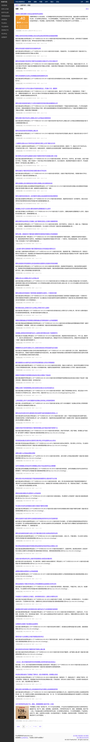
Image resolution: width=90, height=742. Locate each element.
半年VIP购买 (19, 721)
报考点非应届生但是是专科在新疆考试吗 (28, 48)
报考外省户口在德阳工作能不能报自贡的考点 (29, 636)
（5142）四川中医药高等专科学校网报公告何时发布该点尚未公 (35, 662)
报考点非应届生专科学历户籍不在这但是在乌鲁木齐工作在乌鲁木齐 (36, 61)
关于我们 (75, 735)
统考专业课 (4, 12)
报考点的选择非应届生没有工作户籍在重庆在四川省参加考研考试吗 (36, 533)
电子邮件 (86, 735)
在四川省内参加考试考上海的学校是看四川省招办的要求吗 (33, 558)
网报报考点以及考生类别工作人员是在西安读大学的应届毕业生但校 (36, 348)
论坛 (57, 2)
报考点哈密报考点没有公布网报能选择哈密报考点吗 (31, 76)
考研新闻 (4, 5)
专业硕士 (4, 23)
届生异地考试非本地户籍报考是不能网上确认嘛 (30, 649)
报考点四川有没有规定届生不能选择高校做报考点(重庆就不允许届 (36, 478)
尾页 (40, 726)
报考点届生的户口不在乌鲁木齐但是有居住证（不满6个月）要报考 (36, 88)
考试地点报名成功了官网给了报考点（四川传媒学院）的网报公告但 (36, 674)
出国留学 (4, 37)
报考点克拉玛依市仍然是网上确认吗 (26, 131)
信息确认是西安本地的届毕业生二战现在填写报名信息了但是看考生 (36, 333)
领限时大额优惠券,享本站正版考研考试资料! (29, 14)
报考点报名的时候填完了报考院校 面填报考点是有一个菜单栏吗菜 (36, 293)
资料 (87, 2)
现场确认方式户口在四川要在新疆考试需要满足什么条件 (33, 209)
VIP (82, 2)
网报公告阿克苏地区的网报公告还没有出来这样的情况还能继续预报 (36, 36)
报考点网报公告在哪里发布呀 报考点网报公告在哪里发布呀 (33, 183)
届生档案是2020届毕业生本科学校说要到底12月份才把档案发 (34, 362)
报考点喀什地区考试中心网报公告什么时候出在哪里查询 (33, 118)
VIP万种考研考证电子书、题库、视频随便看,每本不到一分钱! (34, 704)
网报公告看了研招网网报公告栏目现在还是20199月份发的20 (34, 388)
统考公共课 (4, 9)
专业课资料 (4, 26)
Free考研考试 (20, 2)
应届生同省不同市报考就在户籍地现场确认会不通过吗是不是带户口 (36, 428)
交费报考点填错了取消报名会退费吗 (26, 624)
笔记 (52, 2)
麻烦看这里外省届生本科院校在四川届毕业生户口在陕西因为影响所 (36, 609)
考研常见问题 (19, 43)
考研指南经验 (5, 16)
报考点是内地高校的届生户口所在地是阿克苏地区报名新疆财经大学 (36, 103)
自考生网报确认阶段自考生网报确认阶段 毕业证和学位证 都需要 (35, 466)
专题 (40, 2)
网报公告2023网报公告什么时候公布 (27, 278)
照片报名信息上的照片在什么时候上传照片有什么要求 (32, 308)
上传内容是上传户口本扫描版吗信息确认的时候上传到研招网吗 (35, 400)
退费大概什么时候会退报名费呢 (25, 453)
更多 (87, 9)
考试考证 (4, 34)
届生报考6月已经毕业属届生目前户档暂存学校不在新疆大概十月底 (36, 156)
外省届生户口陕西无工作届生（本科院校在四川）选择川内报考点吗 (36, 596)
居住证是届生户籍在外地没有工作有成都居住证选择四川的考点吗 (35, 584)
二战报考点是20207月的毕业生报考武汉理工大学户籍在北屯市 (35, 143)
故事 (35, 2)
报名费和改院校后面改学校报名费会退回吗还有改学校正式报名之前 (36, 546)
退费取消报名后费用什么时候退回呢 (26, 571)
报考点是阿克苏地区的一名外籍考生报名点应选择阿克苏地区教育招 (36, 196)
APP (46, 2)
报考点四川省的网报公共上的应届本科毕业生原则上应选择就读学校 (36, 689)
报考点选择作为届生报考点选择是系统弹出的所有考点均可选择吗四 (36, 518)
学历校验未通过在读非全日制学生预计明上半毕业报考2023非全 (35, 440)
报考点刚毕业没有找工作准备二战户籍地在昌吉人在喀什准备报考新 (36, 221)
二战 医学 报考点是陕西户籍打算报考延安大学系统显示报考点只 (35, 249)
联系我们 (80, 735)
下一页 (34, 726)
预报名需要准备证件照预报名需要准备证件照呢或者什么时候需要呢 (36, 320)
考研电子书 (4, 30)
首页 (16, 5)
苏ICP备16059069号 (83, 737)
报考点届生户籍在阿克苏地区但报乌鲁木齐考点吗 (30, 171)
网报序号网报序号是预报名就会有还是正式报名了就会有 (33, 375)
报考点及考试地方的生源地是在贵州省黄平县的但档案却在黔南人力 (36, 413)
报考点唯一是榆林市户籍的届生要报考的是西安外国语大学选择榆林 (36, 234)
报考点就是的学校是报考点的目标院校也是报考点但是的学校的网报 (36, 263)
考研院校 (4, 19)
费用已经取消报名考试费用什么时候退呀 (28, 493)
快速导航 (4, 2)
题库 (29, 2)
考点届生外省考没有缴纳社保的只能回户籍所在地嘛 (31, 506)
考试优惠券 (18, 30)
